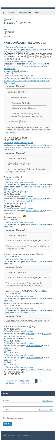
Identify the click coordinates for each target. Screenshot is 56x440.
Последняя (9, 383)
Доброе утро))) (11, 348)
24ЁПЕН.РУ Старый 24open (15, 435)
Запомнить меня (14, 418)
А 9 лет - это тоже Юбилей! (17, 52)
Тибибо (7, 47)
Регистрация (47, 401)
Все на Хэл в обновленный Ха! (19, 201)
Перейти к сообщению (22, 47)
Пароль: (7, 409)
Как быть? (31, 369)
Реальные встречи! (35, 49)
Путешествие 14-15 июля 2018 (19, 312)
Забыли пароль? (46, 410)
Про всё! (30, 333)
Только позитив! (34, 345)
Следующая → (25, 381)
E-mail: (6, 400)
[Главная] (3, 12)
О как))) (47, 369)
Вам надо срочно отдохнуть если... (28, 334)
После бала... (10, 213)
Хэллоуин (8, 227)
